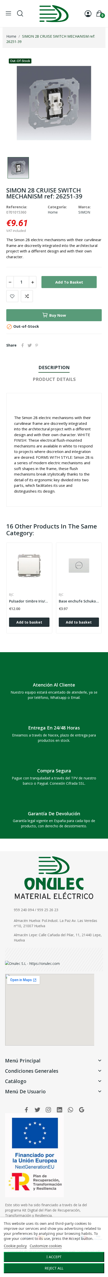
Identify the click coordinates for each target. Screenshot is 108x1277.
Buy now (57, 315)
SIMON (84, 212)
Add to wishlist (12, 296)
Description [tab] (54, 367)
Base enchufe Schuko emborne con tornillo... (79, 601)
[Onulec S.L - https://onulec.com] (32, 963)
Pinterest (36, 345)
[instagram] (48, 1110)
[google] (82, 1110)
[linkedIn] (60, 1110)
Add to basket (69, 282)
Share (22, 345)
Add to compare (27, 296)
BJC (11, 594)
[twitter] (37, 1110)
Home (53, 212)
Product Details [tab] (54, 379)
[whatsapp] (71, 1110)
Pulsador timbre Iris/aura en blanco (29, 601)
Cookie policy (15, 1245)
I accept (54, 1256)
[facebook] (26, 1110)
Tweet (29, 345)
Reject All (54, 1268)
